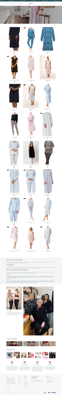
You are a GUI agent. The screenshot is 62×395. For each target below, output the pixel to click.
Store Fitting (25, 381)
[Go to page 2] (32, 254)
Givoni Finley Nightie (47, 51)
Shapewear (43, 3)
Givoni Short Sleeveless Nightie (31, 80)
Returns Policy (25, 387)
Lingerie (18, 3)
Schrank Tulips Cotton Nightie (47, 80)
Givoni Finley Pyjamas (31, 51)
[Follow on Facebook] (6, 390)
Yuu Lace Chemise (31, 165)
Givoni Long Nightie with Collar (47, 108)
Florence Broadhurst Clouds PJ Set (31, 222)
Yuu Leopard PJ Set (47, 165)
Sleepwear (21, 3)
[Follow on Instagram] (8, 390)
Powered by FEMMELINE (12, 392)
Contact (25, 380)
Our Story (25, 379)
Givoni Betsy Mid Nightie (47, 222)
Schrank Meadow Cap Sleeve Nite (31, 108)
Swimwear (46, 3)
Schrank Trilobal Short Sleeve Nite (14, 108)
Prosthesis (7, 3)
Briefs (50, 3)
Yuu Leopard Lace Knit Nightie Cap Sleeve (14, 80)
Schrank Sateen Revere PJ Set (14, 222)
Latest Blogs (25, 382)
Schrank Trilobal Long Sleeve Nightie (14, 51)
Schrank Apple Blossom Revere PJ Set (14, 165)
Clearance (14, 3)
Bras (10, 3)
